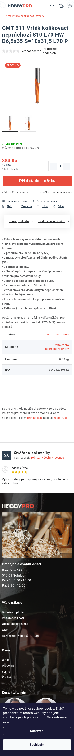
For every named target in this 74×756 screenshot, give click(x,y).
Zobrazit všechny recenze (47, 457)
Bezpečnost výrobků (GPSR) (20, 635)
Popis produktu (19, 221)
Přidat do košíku (37, 181)
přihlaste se (34, 417)
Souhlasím (37, 745)
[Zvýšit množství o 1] (66, 166)
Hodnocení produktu (51, 221)
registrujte (61, 417)
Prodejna (8, 665)
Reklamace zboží (13, 618)
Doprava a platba (13, 612)
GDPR (6, 629)
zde (5, 721)
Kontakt (7, 677)
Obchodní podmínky (15, 623)
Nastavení (37, 731)
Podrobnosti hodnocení (51, 51)
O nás (6, 659)
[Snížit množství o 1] (53, 166)
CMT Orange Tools (61, 192)
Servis (6, 671)
